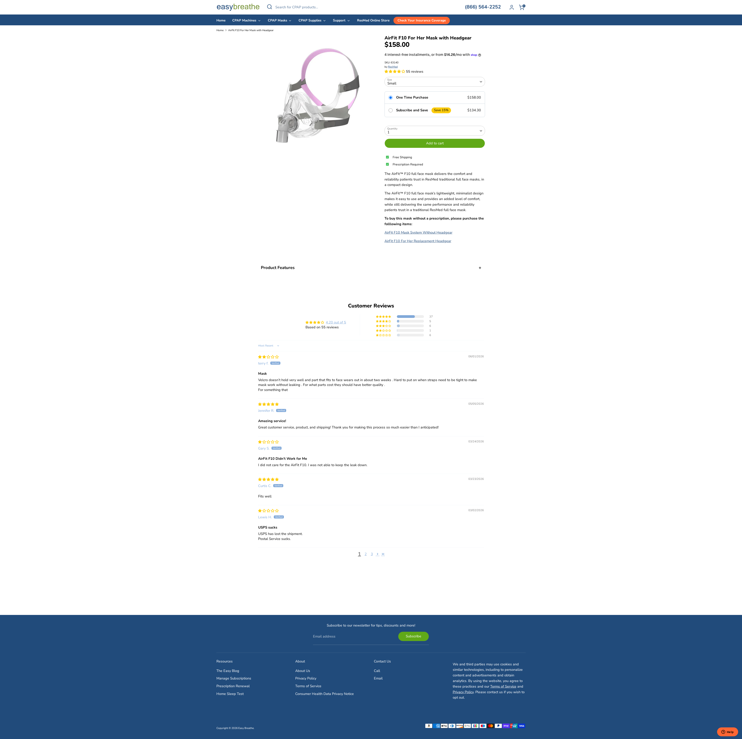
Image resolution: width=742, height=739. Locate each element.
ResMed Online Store (373, 20)
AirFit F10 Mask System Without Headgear (418, 232)
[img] (268, 357)
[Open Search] (269, 7)
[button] (395, 71)
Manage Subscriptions (233, 678)
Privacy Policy (305, 678)
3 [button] (372, 554)
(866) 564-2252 (483, 7)
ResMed (393, 67)
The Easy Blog (227, 670)
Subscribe (413, 636)
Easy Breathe (246, 728)
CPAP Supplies (310, 20)
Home (220, 20)
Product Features (278, 268)
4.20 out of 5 (336, 322)
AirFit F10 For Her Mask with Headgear (251, 30)
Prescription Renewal (233, 686)
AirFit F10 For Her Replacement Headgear (418, 241)
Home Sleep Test (230, 693)
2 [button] (366, 554)
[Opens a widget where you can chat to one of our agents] (727, 732)
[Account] (512, 7)
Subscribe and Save (412, 110)
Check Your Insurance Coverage (421, 20)
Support (339, 20)
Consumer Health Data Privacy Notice (324, 693)
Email (378, 678)
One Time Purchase (412, 97)
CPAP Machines (244, 20)
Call (377, 670)
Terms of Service (308, 686)
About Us (302, 670)
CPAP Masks (278, 20)
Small (391, 83)
